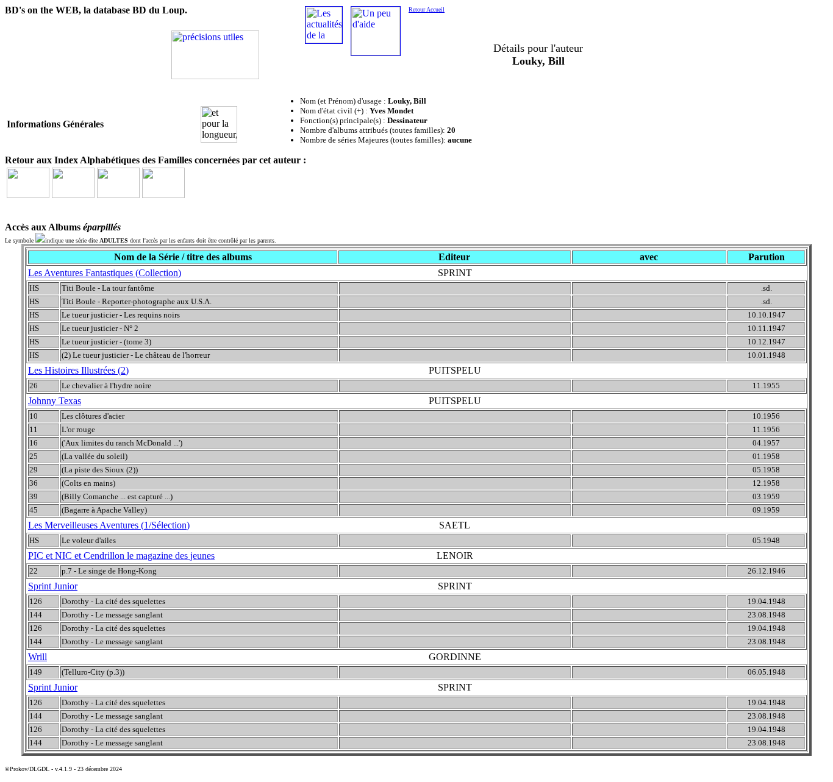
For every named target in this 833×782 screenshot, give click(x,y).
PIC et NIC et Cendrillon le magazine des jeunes (121, 555)
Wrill (37, 657)
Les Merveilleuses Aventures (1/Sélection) (109, 525)
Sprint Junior (52, 586)
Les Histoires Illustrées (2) (78, 370)
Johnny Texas (54, 401)
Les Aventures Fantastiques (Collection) (104, 273)
